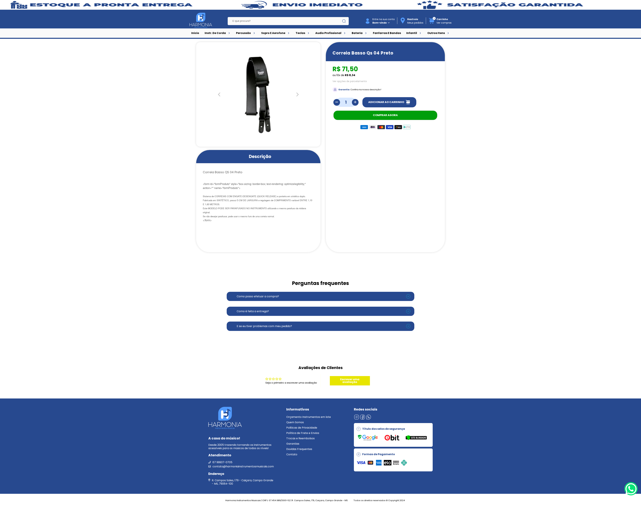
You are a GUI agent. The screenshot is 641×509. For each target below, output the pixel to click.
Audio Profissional (328, 33)
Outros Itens (436, 33)
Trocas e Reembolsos (300, 438)
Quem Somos (295, 422)
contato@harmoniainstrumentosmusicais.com (243, 466)
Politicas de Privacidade (301, 428)
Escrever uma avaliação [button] (349, 380)
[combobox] (285, 21)
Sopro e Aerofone (273, 33)
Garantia (344, 89)
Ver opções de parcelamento (350, 81)
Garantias (292, 444)
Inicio (195, 33)
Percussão (243, 33)
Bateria (357, 33)
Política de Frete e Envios (302, 433)
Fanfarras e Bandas (387, 33)
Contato (291, 454)
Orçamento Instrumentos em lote (308, 417)
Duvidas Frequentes (299, 449)
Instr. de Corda (215, 33)
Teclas (300, 33)
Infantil (411, 33)
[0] (432, 23)
